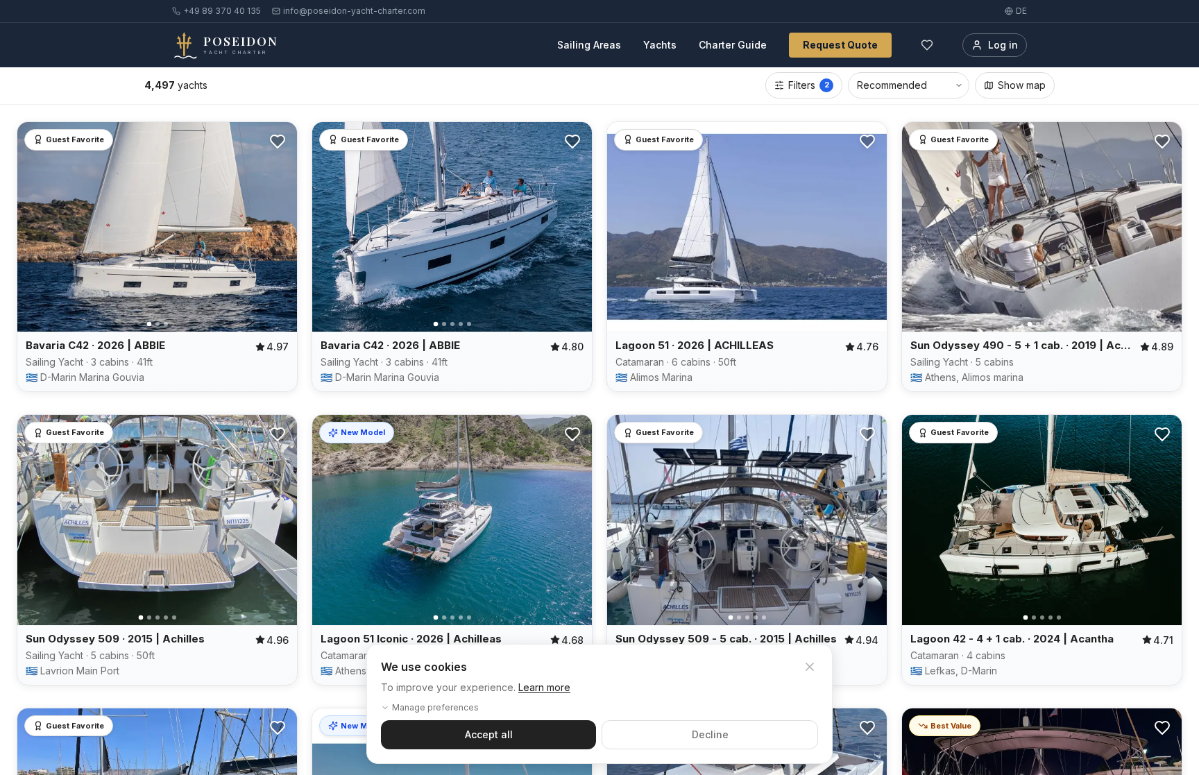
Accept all (489, 734)
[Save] (277, 141)
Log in (1003, 45)
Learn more (544, 687)
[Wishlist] (927, 45)
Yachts (660, 45)
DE (1021, 11)
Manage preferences (435, 707)
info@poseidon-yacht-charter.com (354, 11)
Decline (710, 734)
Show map (1022, 85)
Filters (808, 85)
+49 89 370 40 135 (222, 11)
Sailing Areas (589, 45)
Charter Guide (733, 45)
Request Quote (840, 45)
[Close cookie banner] (809, 666)
